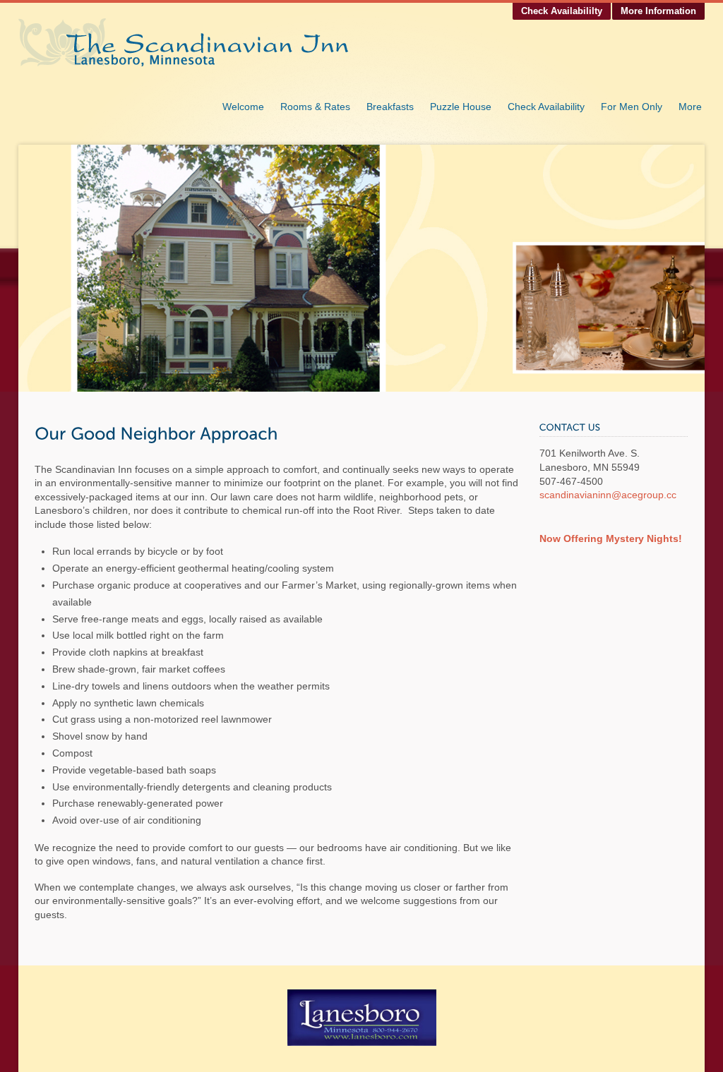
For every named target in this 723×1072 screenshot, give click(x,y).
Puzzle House (460, 106)
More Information (658, 11)
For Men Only (631, 106)
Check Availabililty (561, 11)
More (690, 106)
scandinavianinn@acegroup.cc (607, 494)
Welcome (243, 106)
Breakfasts (390, 106)
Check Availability (546, 106)
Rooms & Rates (315, 106)
